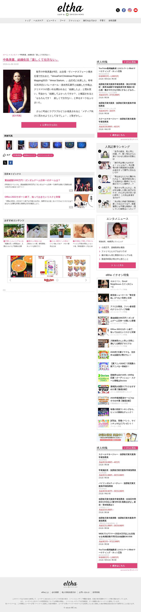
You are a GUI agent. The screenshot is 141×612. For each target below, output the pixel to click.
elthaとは (45, 592)
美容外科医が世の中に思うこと (114, 259)
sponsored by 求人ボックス (129, 139)
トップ (28, 20)
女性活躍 (112, 20)
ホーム (5, 55)
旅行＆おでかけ (90, 20)
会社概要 (55, 592)
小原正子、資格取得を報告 (113, 247)
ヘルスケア (38, 20)
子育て (102, 20)
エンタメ (13, 55)
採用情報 (96, 592)
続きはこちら (118, 135)
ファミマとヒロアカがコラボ (114, 251)
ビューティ (51, 20)
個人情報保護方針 (69, 592)
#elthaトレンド (29, 155)
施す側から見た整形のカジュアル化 (116, 255)
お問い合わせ (84, 592)
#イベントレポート (45, 155)
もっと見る (119, 265)
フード (63, 20)
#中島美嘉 (17, 155)
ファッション (74, 20)
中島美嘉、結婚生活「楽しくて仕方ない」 (31, 59)
